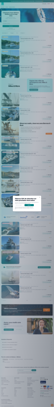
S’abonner (29, 205)
